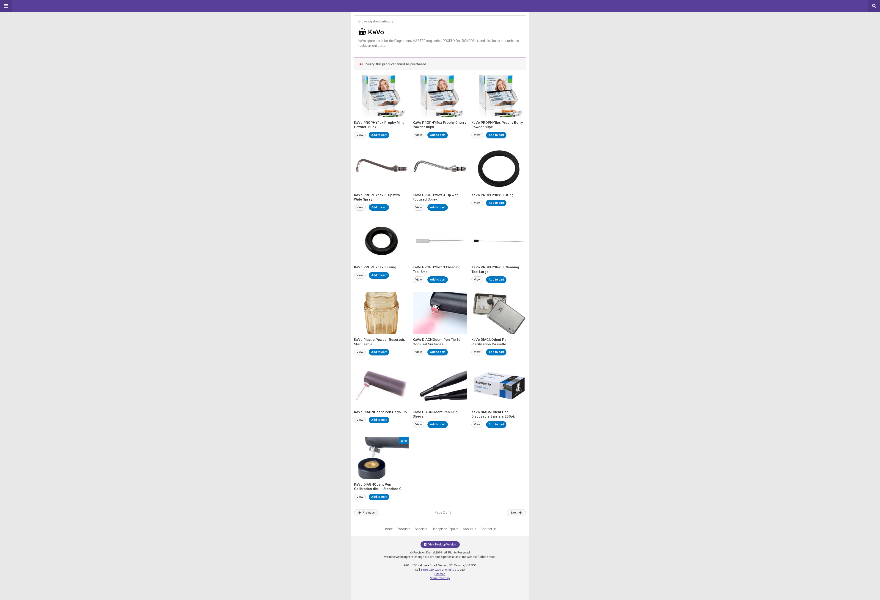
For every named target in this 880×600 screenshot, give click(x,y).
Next (514, 512)
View (360, 135)
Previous (369, 512)
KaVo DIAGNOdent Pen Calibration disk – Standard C (378, 486)
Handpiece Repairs (445, 529)
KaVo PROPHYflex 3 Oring (492, 195)
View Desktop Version (442, 544)
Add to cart (379, 135)
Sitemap (440, 574)
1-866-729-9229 (431, 569)
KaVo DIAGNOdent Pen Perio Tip (380, 412)
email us (450, 569)
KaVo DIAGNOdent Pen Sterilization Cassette (490, 342)
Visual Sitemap (440, 578)
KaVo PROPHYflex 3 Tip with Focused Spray (436, 197)
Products (403, 529)
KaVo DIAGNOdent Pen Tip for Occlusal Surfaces (437, 342)
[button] (6, 6)
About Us (469, 529)
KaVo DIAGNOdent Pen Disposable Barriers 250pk (493, 414)
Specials (421, 529)
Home (388, 529)
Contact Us (489, 529)
